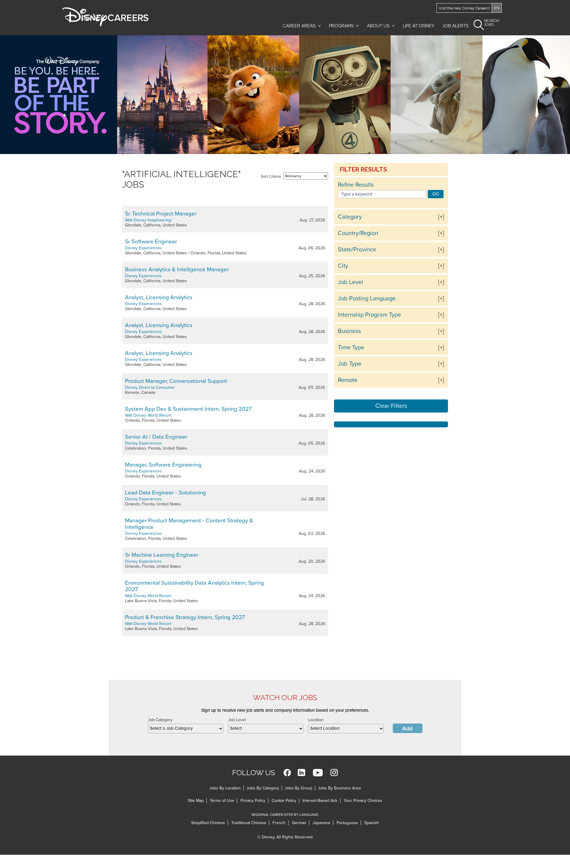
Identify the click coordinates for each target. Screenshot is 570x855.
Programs (341, 25)
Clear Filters (391, 406)
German (299, 822)
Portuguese (347, 822)
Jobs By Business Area (339, 788)
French (279, 822)
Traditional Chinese (248, 822)
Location (316, 719)
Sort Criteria (271, 176)
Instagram (334, 772)
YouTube (318, 772)
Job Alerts (455, 25)
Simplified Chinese (208, 822)
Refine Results (356, 184)
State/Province (357, 249)
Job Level (350, 282)
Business (349, 331)
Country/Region (358, 233)
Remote (347, 380)
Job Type (349, 363)
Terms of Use (222, 800)
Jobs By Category (262, 788)
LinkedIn (301, 772)
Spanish (371, 822)
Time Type (351, 347)
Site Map (196, 800)
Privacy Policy (252, 800)
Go (435, 194)
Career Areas (299, 25)
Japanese (321, 822)
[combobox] (185, 728)
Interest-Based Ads (320, 800)
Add (407, 728)
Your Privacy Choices (363, 800)
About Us (378, 25)
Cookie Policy (284, 800)
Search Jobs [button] (491, 23)
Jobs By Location (225, 788)
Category (350, 217)
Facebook (287, 772)
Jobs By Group (298, 788)
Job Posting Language (367, 298)
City (343, 265)
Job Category (160, 719)
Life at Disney (418, 25)
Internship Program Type (369, 314)
